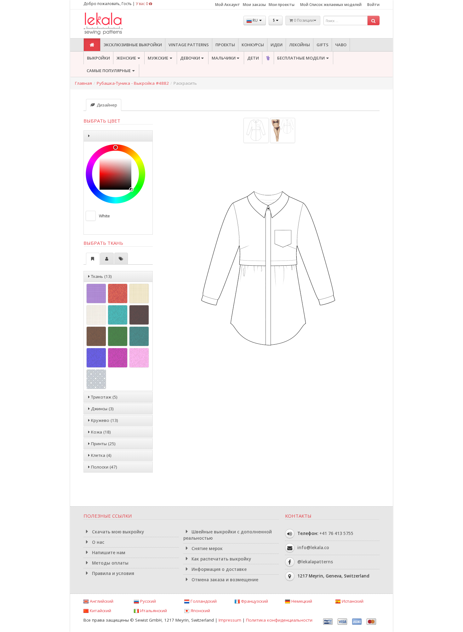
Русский (147, 601)
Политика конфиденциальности (279, 620)
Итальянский (153, 610)
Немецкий (301, 601)
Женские (126, 58)
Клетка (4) (100, 455)
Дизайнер (106, 105)
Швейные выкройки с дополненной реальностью (227, 535)
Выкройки (98, 58)
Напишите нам (108, 552)
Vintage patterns (189, 45)
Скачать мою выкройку (117, 532)
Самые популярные (109, 70)
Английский (101, 601)
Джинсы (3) (102, 408)
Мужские (158, 58)
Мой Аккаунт (227, 4)
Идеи (277, 45)
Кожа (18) (100, 432)
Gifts (323, 45)
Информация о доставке (218, 569)
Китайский (100, 610)
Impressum (230, 620)
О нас (97, 542)
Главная (83, 83)
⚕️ (268, 58)
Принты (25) (103, 443)
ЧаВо (340, 45)
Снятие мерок (206, 548)
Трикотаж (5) (103, 397)
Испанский (351, 601)
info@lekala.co (313, 547)
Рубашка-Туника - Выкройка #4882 (133, 83)
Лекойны (299, 45)
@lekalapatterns (315, 562)
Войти (373, 4)
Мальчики (224, 58)
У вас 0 (142, 3)
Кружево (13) (104, 420)
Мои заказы (254, 4)
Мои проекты (281, 4)
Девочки (190, 58)
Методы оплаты (110, 563)
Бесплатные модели (301, 58)
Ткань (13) (101, 276)
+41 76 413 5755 (336, 533)
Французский (254, 601)
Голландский (203, 601)
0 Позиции (303, 20)
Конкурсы (253, 45)
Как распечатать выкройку (220, 559)
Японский (199, 610)
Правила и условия (112, 573)
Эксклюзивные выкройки (133, 45)
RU (255, 20)
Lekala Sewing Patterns (114, 24)
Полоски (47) (103, 467)
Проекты (225, 45)
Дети (253, 58)
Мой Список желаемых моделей (331, 4)
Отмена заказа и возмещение (224, 580)
